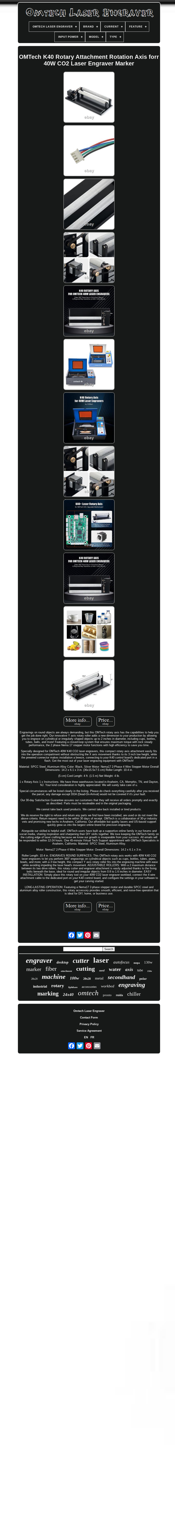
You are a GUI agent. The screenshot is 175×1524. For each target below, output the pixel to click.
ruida (119, 995)
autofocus (121, 962)
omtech (88, 993)
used (102, 970)
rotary (57, 985)
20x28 (87, 978)
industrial (40, 986)
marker (33, 969)
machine (54, 976)
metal (99, 978)
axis (129, 969)
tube (140, 970)
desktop (63, 962)
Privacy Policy (89, 1024)
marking (48, 993)
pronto (107, 995)
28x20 (34, 978)
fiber (51, 968)
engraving (131, 984)
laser (101, 960)
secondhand (121, 977)
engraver (39, 960)
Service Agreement (89, 1030)
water (115, 969)
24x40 (68, 994)
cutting (85, 968)
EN (86, 1037)
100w (74, 978)
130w (148, 962)
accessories (89, 986)
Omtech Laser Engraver (89, 1011)
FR (92, 1037)
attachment (66, 971)
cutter (81, 960)
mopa (137, 962)
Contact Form (89, 1017)
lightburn (72, 987)
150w (149, 971)
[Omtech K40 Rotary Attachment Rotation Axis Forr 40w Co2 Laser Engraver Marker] (89, 97)
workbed (107, 986)
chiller (134, 994)
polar (143, 978)
